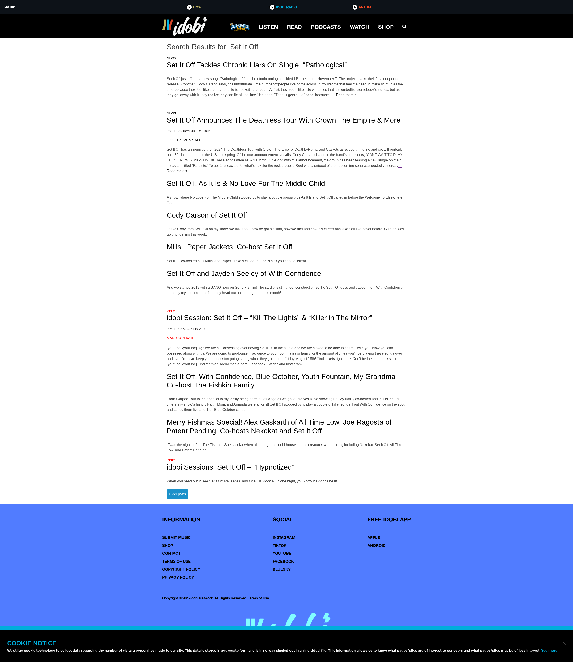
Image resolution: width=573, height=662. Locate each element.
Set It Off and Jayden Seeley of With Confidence (244, 273)
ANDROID (377, 545)
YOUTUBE (282, 553)
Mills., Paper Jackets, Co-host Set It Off (229, 247)
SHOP (386, 26)
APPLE (374, 537)
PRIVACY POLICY (178, 577)
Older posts (177, 494)
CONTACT (171, 553)
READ (294, 26)
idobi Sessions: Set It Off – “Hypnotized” (230, 467)
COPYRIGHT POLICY (181, 569)
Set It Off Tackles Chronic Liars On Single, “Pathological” (257, 65)
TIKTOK (279, 545)
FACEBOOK (283, 561)
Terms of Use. (259, 598)
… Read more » (344, 95)
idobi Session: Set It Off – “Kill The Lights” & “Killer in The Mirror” (269, 318)
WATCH (359, 26)
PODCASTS (326, 26)
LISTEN (268, 26)
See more (549, 650)
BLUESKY (282, 569)
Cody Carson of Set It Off (207, 215)
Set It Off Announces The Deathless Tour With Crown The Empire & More (283, 120)
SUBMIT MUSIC (176, 537)
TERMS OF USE (176, 561)
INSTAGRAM (284, 537)
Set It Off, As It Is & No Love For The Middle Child (246, 183)
